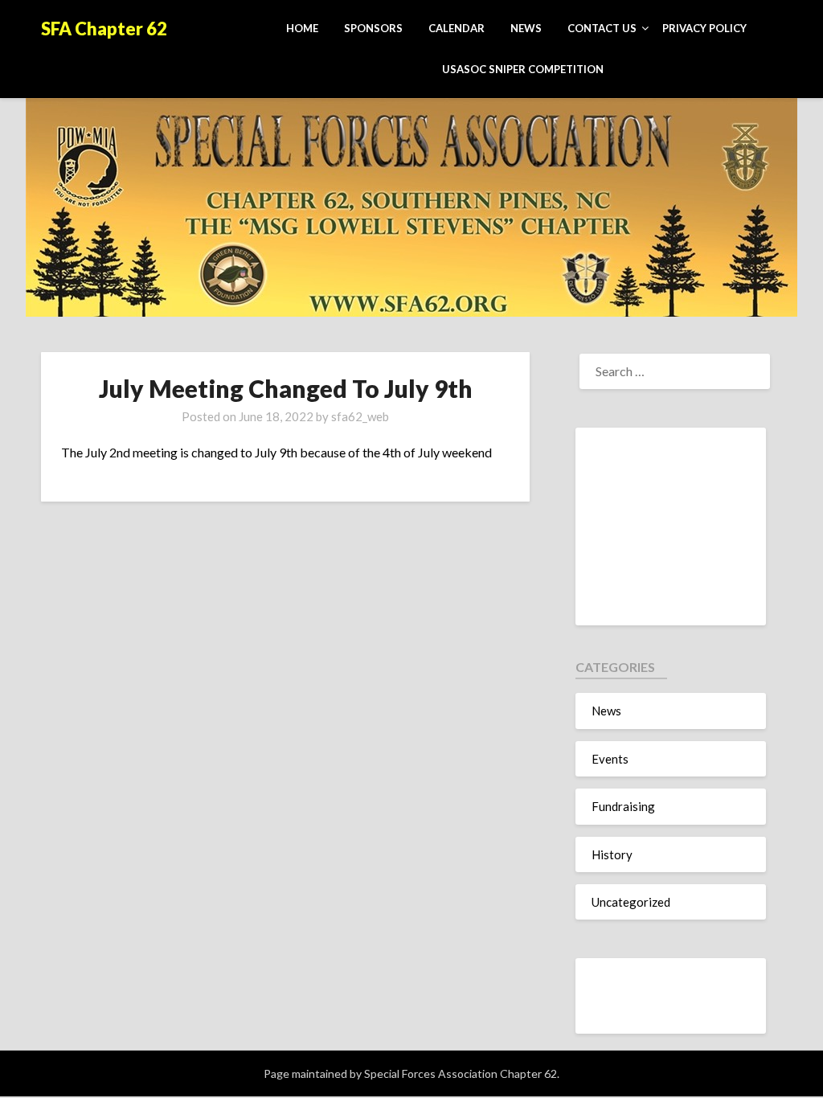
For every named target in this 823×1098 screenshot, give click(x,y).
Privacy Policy (704, 28)
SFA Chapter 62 (104, 28)
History (612, 854)
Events (610, 759)
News (526, 28)
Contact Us (602, 28)
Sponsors (373, 28)
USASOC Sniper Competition (523, 69)
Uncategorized (631, 902)
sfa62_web (360, 416)
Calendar (456, 28)
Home (302, 28)
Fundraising (623, 806)
